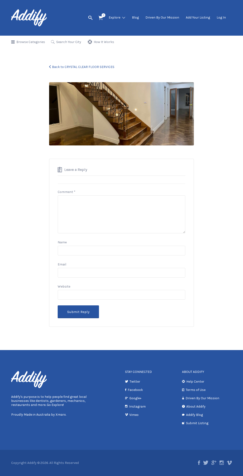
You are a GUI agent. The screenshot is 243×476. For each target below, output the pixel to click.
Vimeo (134, 415)
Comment (66, 192)
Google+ (135, 398)
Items (100, 18)
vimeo (229, 463)
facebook (199, 463)
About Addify (196, 406)
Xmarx (61, 415)
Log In (221, 17)
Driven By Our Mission (162, 17)
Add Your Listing (198, 17)
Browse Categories (30, 42)
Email (62, 264)
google (213, 463)
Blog (135, 17)
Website (64, 286)
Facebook (135, 390)
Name (62, 242)
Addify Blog (194, 415)
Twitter (135, 382)
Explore (114, 17)
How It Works (104, 42)
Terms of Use (196, 390)
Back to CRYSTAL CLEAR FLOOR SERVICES (83, 67)
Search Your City (68, 42)
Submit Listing (197, 423)
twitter (205, 463)
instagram (222, 463)
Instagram (137, 406)
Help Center (195, 382)
